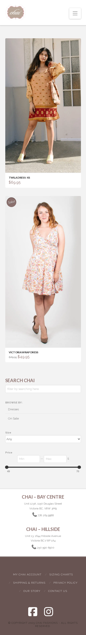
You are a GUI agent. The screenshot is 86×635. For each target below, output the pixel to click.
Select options (44, 340)
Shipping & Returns (29, 582)
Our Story (31, 591)
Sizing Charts (61, 574)
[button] (75, 13)
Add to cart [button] (45, 165)
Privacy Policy (65, 582)
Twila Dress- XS (19, 177)
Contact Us (57, 591)
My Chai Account (27, 574)
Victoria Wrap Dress (23, 352)
